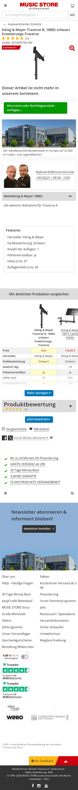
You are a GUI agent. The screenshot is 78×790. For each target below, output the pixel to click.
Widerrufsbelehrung (36, 772)
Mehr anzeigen (37, 393)
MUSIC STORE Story (16, 607)
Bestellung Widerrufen (18, 647)
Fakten (44, 577)
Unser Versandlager (16, 634)
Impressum (44, 768)
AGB (50, 772)
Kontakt (33, 768)
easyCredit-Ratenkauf (17, 601)
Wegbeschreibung (53, 640)
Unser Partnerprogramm (58, 601)
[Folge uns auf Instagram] (39, 786)
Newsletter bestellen (37, 528)
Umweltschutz (50, 634)
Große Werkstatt (14, 614)
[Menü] (28, 653)
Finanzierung (49, 594)
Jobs (43, 607)
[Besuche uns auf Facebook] (33, 786)
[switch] (24, 657)
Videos (7, 620)
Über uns (8, 577)
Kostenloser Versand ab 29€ (58, 585)
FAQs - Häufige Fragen (17, 583)
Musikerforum (19, 768)
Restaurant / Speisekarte (57, 614)
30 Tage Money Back (16, 594)
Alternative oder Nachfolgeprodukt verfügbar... (31, 108)
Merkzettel (41, 429)
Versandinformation (54, 620)
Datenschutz (57, 768)
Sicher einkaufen (52, 627)
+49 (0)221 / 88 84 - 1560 (53, 178)
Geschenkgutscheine (17, 640)
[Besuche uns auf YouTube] (46, 786)
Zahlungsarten (12, 627)
